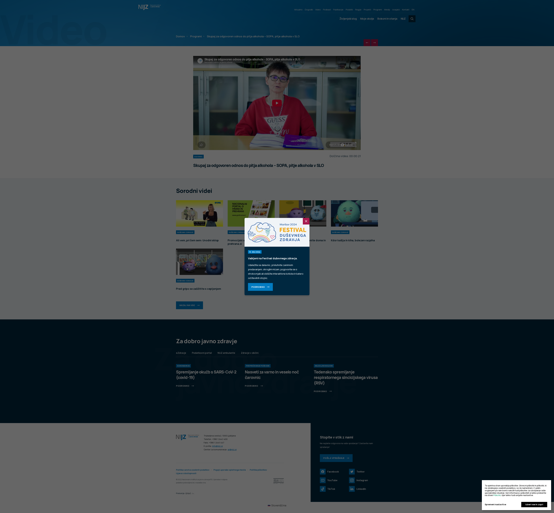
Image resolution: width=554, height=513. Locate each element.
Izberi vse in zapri (534, 504)
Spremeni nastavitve (495, 504)
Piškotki (497, 495)
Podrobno (258, 286)
